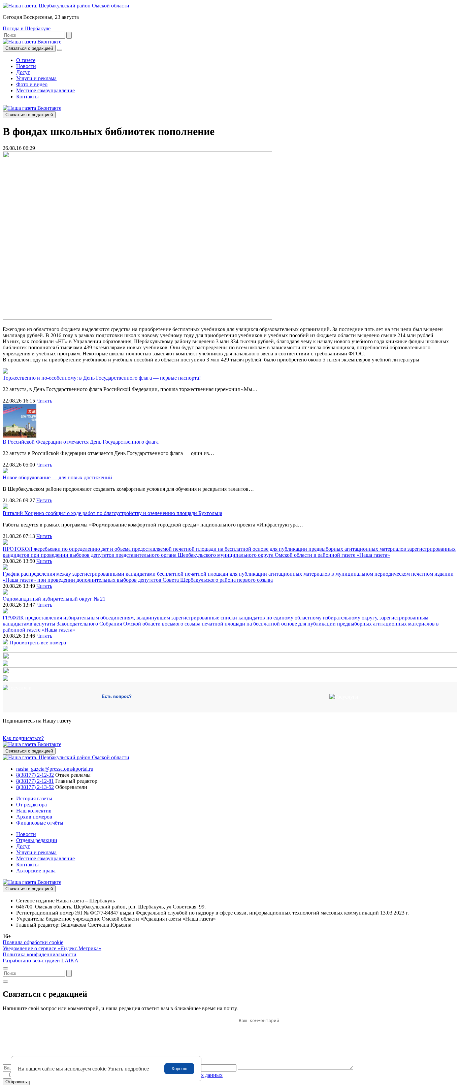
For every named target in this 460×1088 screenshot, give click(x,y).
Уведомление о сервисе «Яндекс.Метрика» (52, 948)
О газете (25, 60)
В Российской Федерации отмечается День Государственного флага (81, 442)
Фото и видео (31, 84)
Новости (26, 66)
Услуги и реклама (36, 78)
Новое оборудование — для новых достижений (57, 477)
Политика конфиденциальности (39, 954)
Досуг (23, 72)
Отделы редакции (36, 840)
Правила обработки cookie (33, 942)
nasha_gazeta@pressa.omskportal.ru (54, 769)
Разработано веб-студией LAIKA (40, 960)
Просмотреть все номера (37, 642)
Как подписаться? (23, 738)
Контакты (27, 96)
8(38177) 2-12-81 (35, 781)
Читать (44, 401)
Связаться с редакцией (29, 48)
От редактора (31, 804)
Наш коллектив (34, 810)
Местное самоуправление (45, 90)
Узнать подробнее (128, 1068)
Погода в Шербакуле (27, 28)
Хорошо (179, 1068)
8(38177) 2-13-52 (35, 787)
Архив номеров (34, 817)
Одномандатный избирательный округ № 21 (54, 599)
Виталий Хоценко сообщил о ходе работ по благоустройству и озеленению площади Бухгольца (112, 513)
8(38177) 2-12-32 (35, 775)
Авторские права (36, 870)
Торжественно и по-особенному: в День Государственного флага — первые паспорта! (102, 378)
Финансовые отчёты (39, 823)
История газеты (34, 798)
